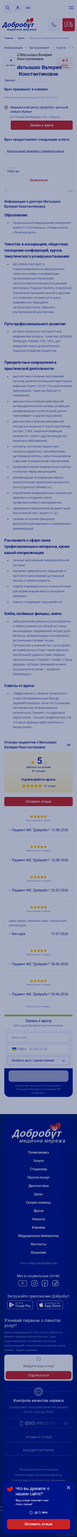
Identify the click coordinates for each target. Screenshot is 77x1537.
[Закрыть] (68, 1487)
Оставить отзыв (38, 1524)
